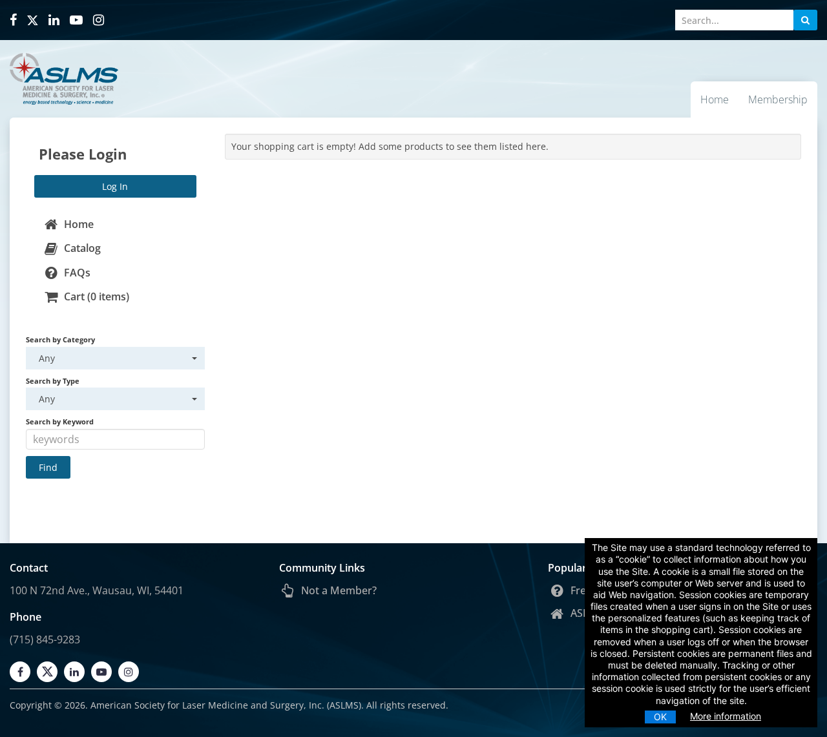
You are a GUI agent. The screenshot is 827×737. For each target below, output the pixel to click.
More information (725, 716)
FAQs (75, 272)
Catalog (81, 248)
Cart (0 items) (95, 296)
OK (660, 716)
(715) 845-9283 (45, 639)
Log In (115, 186)
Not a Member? (337, 590)
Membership (778, 99)
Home (714, 99)
